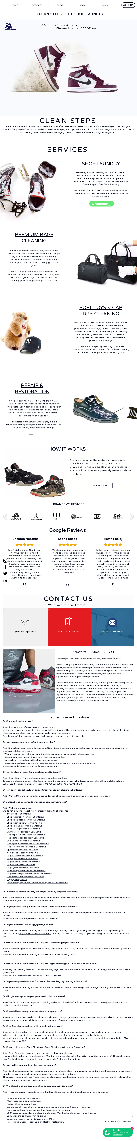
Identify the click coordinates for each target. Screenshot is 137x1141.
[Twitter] (5, 573)
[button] (16, 516)
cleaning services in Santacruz (29, 748)
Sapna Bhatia (67, 539)
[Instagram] (5, 560)
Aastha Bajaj (113, 539)
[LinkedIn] (5, 580)
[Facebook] (5, 567)
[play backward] (5, 516)
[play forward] (132, 516)
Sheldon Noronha (26, 539)
